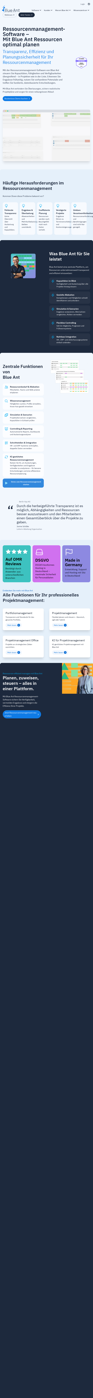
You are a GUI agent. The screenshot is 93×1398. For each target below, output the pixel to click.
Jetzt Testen (25, 15)
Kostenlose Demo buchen (16, 98)
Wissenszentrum (80, 10)
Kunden (47, 10)
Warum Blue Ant (62, 10)
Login (83, 4)
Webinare (8, 15)
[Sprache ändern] (89, 4)
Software (35, 10)
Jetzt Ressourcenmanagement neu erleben (20, 714)
